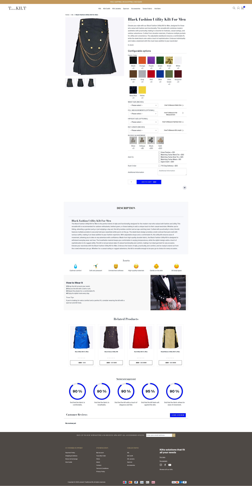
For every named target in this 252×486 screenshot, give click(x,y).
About (98, 462)
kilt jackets (116, 9)
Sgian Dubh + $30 (167, 162)
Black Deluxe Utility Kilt (111, 352)
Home (67, 15)
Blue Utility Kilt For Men (81, 352)
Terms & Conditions (102, 468)
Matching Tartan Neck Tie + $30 (172, 155)
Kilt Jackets (130, 459)
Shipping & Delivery (71, 456)
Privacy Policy (100, 471)
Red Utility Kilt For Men (140, 352)
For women (163, 461)
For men (162, 457)
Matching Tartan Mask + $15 (171, 159)
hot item (157, 9)
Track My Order (101, 456)
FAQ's (98, 459)
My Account (100, 453)
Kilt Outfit (130, 456)
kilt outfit (106, 9)
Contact (98, 465)
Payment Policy (70, 453)
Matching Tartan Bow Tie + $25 (172, 157)
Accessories (131, 465)
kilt (100, 9)
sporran (126, 9)
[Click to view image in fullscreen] (94, 46)
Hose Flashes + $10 (168, 152)
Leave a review (178, 415)
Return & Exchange (71, 459)
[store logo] (17, 8)
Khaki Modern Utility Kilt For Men (170, 352)
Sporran (129, 462)
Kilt (72, 15)
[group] (132, 23)
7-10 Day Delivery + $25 (169, 166)
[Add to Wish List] (185, 188)
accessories (135, 9)
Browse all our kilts (166, 469)
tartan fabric (147, 9)
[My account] (238, 8)
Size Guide (68, 462)
